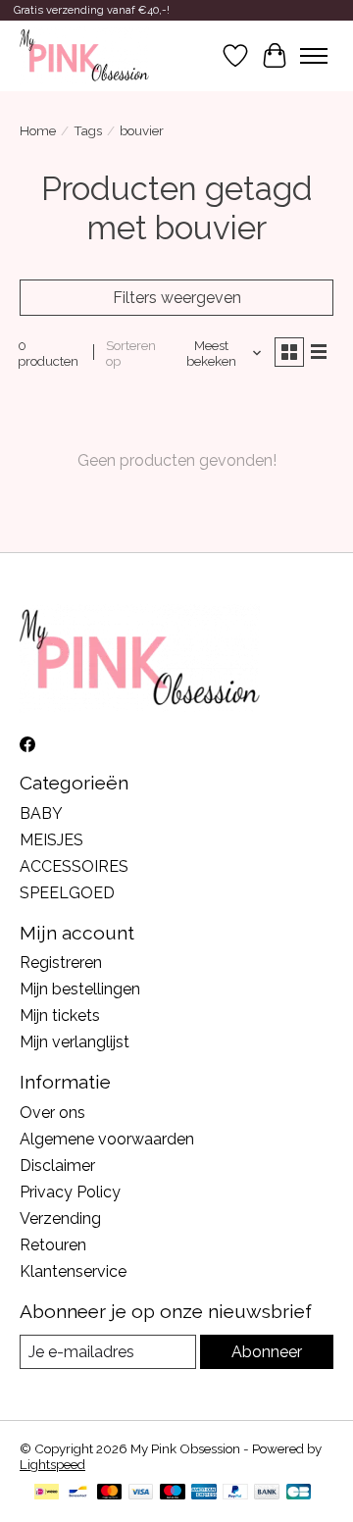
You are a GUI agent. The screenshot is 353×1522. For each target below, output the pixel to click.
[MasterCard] (110, 1493)
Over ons (52, 1112)
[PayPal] (235, 1493)
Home (38, 130)
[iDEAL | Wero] (46, 1493)
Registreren (61, 962)
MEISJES (51, 840)
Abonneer (266, 1352)
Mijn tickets (60, 1015)
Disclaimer (57, 1165)
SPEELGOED (67, 893)
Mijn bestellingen (80, 989)
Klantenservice (73, 1271)
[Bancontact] (78, 1493)
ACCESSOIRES (74, 866)
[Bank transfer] (266, 1493)
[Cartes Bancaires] (298, 1493)
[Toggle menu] (313, 56)
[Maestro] (172, 1493)
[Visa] (141, 1493)
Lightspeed (52, 1464)
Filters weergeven (177, 297)
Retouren (53, 1245)
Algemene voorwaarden (107, 1139)
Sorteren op (131, 353)
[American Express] (204, 1493)
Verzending (60, 1218)
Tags (88, 130)
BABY (41, 813)
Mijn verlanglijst (74, 1042)
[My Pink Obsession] (84, 55)
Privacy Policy (70, 1192)
